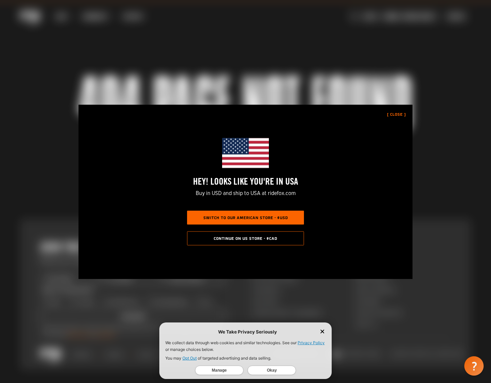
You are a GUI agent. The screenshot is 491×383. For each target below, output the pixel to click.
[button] (474, 366)
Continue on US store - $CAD (245, 238)
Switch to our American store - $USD (245, 218)
